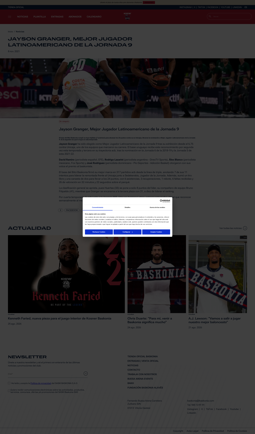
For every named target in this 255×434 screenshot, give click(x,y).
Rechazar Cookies (99, 232)
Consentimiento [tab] (97, 207)
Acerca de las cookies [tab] (157, 207)
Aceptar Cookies (156, 232)
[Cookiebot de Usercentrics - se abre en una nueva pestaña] (161, 200)
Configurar (126, 232)
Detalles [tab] (127, 207)
